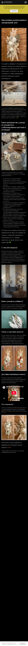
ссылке (4, 412)
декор (9, 447)
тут (16, 117)
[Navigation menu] (26, 2)
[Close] (26, 6)
